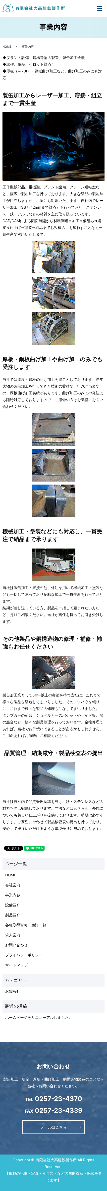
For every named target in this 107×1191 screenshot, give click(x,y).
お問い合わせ (16, 945)
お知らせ (12, 991)
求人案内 (12, 935)
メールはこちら (54, 1127)
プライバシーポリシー (24, 955)
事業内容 (12, 895)
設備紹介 (12, 905)
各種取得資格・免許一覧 (25, 925)
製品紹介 (12, 915)
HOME (6, 46)
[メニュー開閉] (99, 8)
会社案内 (12, 885)
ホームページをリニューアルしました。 (38, 1017)
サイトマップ (16, 965)
